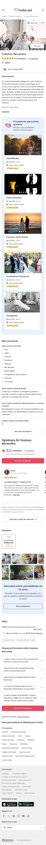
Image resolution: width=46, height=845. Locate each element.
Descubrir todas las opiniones (22, 519)
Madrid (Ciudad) (15, 16)
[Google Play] (26, 806)
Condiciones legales (19, 774)
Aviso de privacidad (9, 780)
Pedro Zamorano (14, 197)
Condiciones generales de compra (14, 777)
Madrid (4, 16)
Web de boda (29, 793)
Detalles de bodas (8, 736)
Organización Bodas (9, 752)
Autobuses (21, 740)
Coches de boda (8, 740)
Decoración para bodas (10, 748)
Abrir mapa (37, 629)
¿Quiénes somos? (21, 790)
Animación (13, 744)
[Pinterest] (14, 816)
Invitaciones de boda (18, 732)
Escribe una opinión (23, 461)
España (9, 827)
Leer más (5, 112)
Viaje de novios (24, 752)
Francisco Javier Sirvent (17, 237)
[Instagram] (19, 816)
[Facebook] (4, 816)
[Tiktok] (28, 816)
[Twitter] (9, 816)
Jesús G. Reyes (23, 717)
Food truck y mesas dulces (25, 756)
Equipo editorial (7, 793)
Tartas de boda (7, 756)
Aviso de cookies (25, 780)
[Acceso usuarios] (43, 10)
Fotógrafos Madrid (8, 640)
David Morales (12, 158)
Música (27, 736)
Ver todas (37, 46)
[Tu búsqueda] (3, 23)
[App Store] (9, 806)
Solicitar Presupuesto (23, 708)
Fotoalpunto (12, 315)
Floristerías (24, 744)
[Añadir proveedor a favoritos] (42, 23)
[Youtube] (23, 816)
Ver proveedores (23, 606)
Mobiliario (31, 740)
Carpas (4, 744)
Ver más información (23, 431)
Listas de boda (27, 748)
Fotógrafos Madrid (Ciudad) (25, 640)
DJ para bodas (7, 760)
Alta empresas (7, 790)
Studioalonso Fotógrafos (17, 276)
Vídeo (20, 736)
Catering (5, 732)
